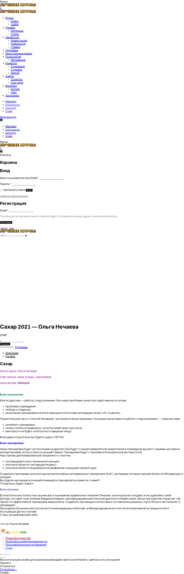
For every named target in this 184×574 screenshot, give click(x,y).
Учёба (14, 24)
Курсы (9, 17)
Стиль (15, 33)
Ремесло (11, 63)
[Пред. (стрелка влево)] (1, 557)
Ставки (15, 46)
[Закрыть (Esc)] (1, 554)
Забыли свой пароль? (14, 195)
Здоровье (11, 50)
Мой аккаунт (8, 117)
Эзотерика (12, 95)
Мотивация (18, 59)
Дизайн (10, 27)
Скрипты (16, 79)
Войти (29, 190)
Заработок (12, 37)
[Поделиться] (4, 554)
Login (11, 228)
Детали (10, 356)
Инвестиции (19, 40)
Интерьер (17, 30)
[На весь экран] (6, 554)
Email (4, 210)
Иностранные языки (18, 53)
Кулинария (18, 66)
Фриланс (11, 85)
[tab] (94, 353)
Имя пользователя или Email (19, 178)
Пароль (5, 183)
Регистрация (6, 222)
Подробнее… (8, 569)
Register (4, 228)
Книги (15, 21)
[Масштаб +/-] (9, 554)
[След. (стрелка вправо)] (4, 557)
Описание (11, 353)
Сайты (9, 76)
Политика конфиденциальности (26, 541)
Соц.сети (17, 82)
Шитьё (15, 72)
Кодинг (15, 89)
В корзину (5, 344)
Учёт (14, 92)
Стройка (16, 69)
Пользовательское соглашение (25, 544)
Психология (13, 56)
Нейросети (18, 43)
